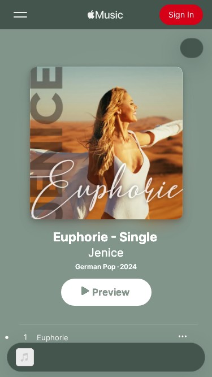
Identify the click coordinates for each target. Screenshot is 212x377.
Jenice (106, 252)
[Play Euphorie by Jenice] (25, 337)
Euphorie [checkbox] (52, 337)
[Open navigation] (20, 14)
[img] (105, 15)
